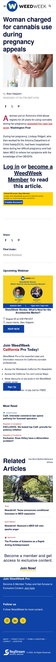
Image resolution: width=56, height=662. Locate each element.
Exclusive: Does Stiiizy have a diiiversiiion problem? (26, 439)
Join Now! (28, 568)
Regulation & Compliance (12, 424)
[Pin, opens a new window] (18, 106)
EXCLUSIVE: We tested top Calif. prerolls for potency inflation (27, 428)
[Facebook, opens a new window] (5, 106)
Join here (29, 588)
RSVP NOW (13, 328)
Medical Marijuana (12, 254)
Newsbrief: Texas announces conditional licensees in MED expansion (27, 511)
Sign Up (12, 386)
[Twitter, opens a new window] (23, 621)
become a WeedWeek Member (30, 172)
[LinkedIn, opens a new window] (15, 621)
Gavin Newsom (10, 522)
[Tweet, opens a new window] (12, 106)
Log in (11, 166)
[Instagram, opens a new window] (7, 621)
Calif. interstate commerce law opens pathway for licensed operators (23, 417)
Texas (7, 506)
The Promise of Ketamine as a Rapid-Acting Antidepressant (25, 543)
